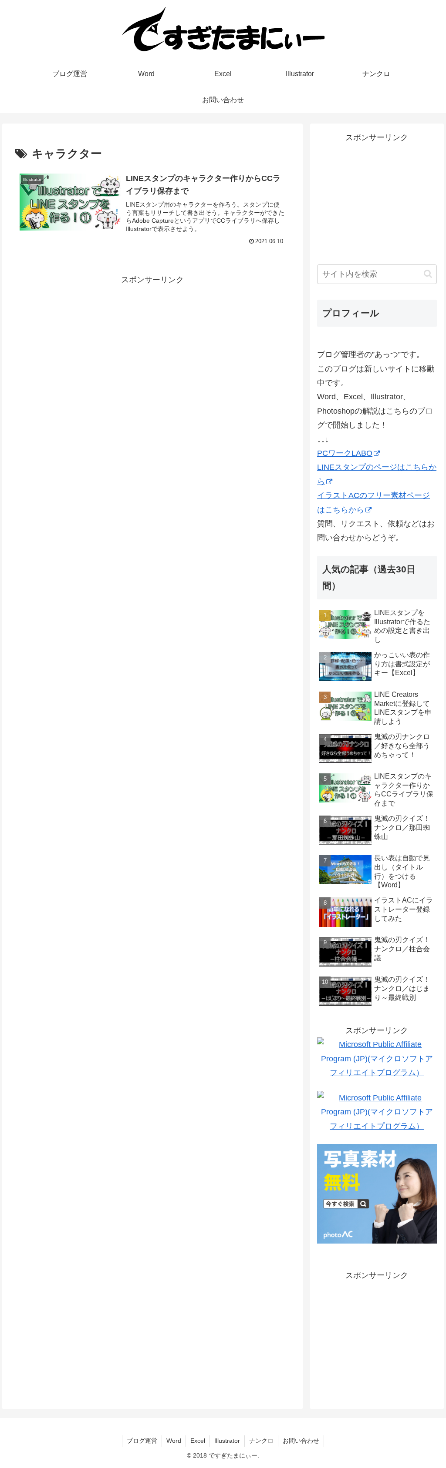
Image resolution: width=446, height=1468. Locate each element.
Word (173, 1440)
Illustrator (227, 1440)
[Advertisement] (152, 347)
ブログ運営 (142, 1440)
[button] (428, 274)
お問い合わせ (301, 1440)
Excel (197, 1440)
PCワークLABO (344, 453)
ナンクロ (261, 1440)
